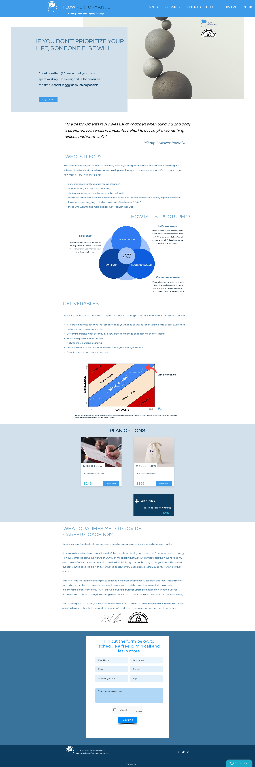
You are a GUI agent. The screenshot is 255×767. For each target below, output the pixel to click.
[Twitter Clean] (183, 752)
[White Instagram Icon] (187, 752)
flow (67, 85)
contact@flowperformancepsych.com (92, 753)
